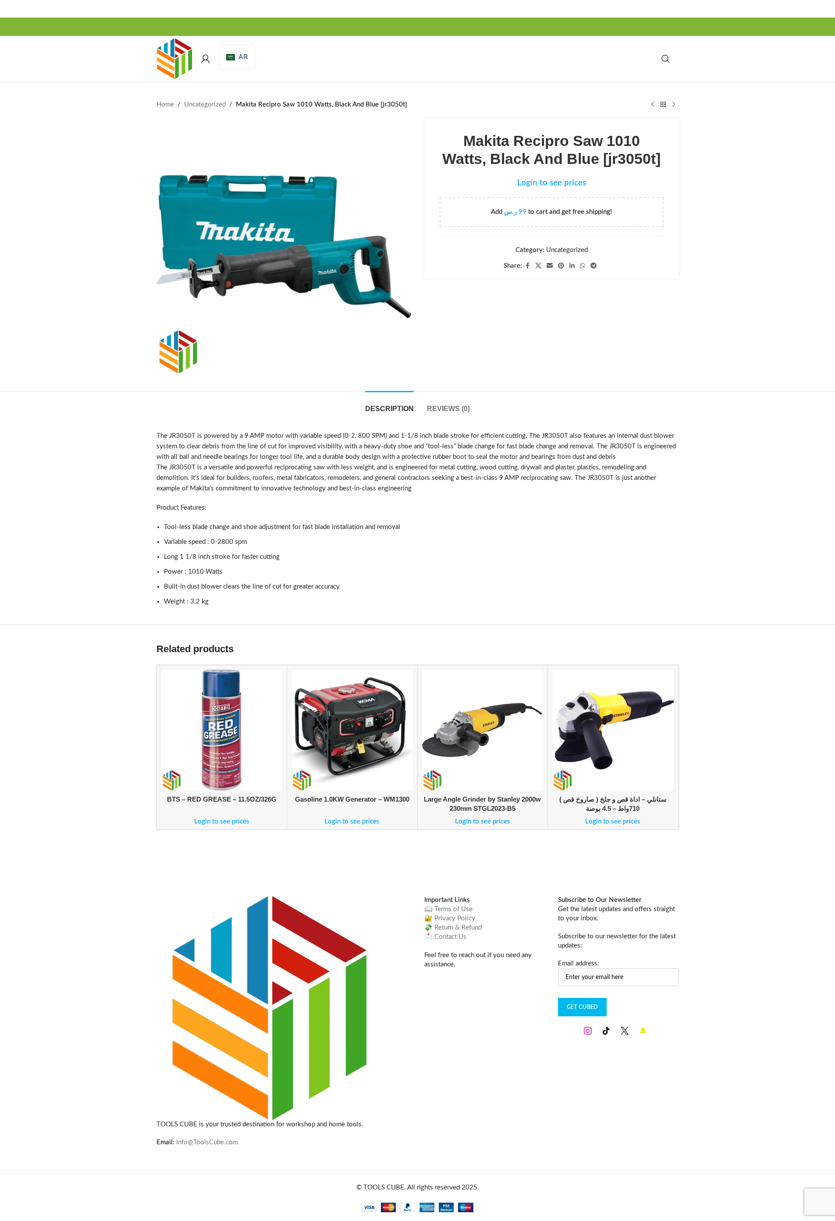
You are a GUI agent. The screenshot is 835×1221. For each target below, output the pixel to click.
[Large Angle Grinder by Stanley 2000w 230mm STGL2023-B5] (483, 730)
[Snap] (643, 1030)
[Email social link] (549, 266)
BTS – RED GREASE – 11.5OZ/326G (222, 799)
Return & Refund (458, 927)
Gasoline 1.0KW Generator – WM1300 (352, 799)
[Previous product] (652, 104)
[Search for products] (666, 58)
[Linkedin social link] (572, 266)
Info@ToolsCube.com (207, 1142)
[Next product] (673, 104)
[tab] (389, 404)
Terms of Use (453, 909)
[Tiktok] (606, 1030)
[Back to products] (663, 104)
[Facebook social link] (527, 266)
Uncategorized (205, 104)
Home (165, 104)
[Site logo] (174, 58)
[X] (624, 1030)
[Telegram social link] (593, 266)
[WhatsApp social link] (582, 266)
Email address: (578, 963)
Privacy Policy (454, 918)
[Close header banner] (824, 9)
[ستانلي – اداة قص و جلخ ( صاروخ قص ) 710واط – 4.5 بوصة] (613, 730)
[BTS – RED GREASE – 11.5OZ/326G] (222, 730)
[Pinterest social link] (561, 266)
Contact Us (450, 936)
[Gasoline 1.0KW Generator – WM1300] (352, 730)
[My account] (205, 58)
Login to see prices (551, 183)
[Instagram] (587, 1030)
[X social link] (538, 266)
